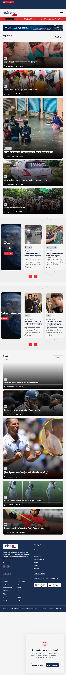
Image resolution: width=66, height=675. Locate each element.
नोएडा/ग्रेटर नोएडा (7, 588)
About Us (37, 553)
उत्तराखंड (5, 597)
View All (8, 253)
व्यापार (19, 597)
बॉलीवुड (5, 594)
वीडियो (36, 562)
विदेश (19, 600)
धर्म (18, 591)
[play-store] (40, 585)
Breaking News (39, 559)
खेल (19, 584)
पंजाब (19, 578)
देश (3, 578)
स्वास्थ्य (19, 594)
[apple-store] (54, 585)
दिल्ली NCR (6, 584)
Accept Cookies (52, 665)
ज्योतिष (19, 588)
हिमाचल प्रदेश (21, 581)
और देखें (56, 37)
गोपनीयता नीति (59, 608)
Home (36, 550)
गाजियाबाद (5, 591)
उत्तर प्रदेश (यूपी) (7, 581)
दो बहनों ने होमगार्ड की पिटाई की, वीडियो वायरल (27, 19)
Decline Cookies (37, 665)
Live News (37, 556)
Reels (36, 565)
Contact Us (37, 568)
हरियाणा (5, 600)
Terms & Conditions (48, 608)
